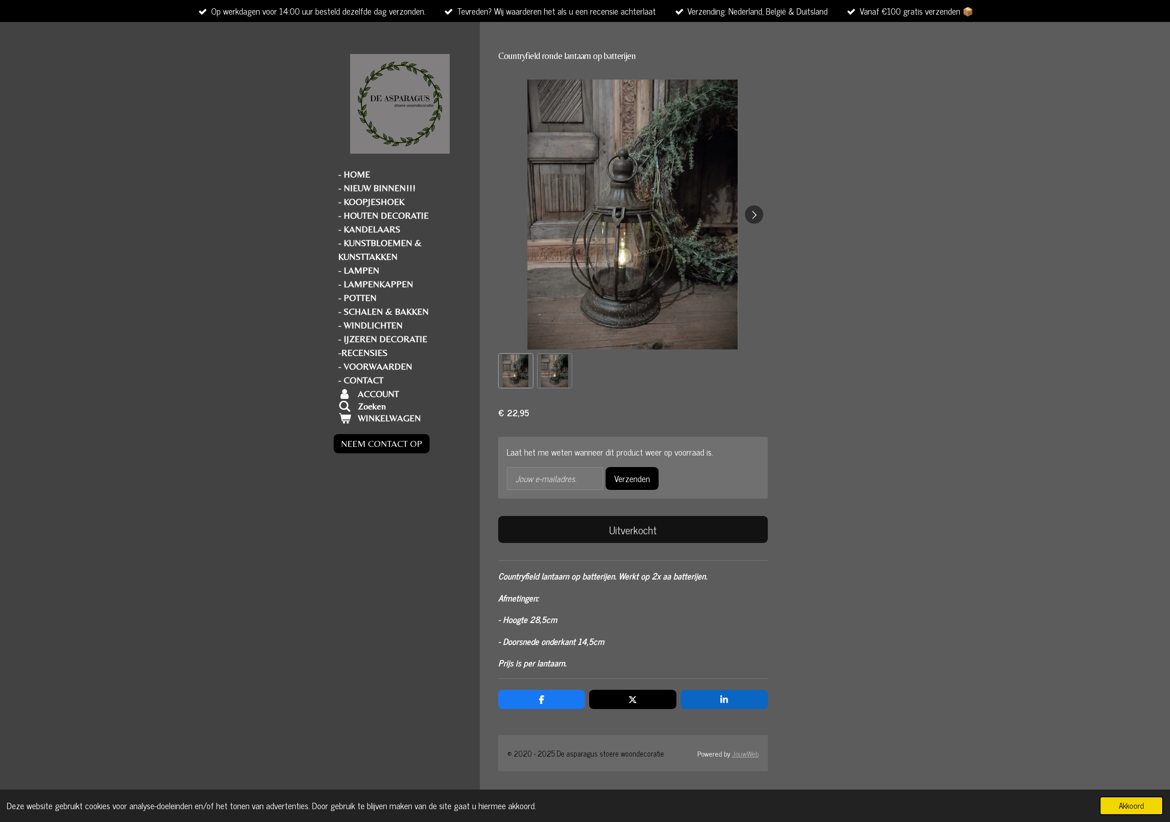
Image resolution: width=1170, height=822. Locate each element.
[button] (515, 370)
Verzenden (632, 478)
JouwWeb (745, 753)
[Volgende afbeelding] (754, 214)
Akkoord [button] (1131, 805)
